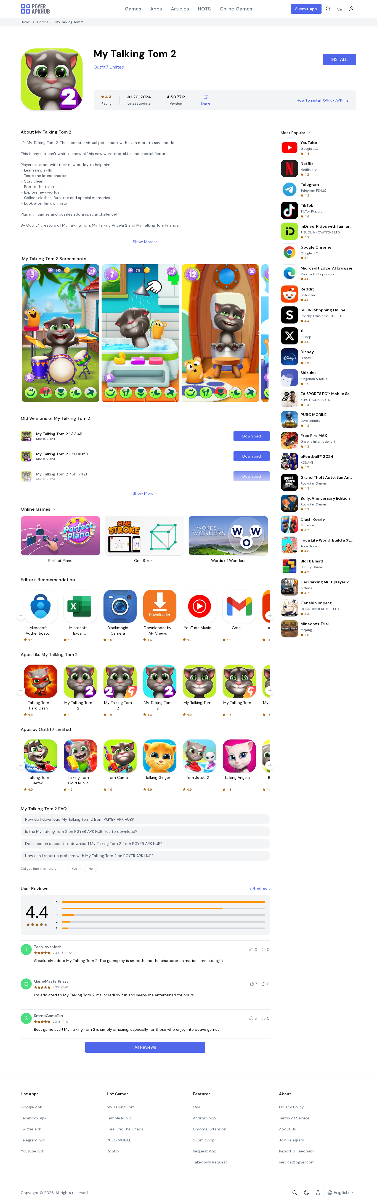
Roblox (113, 1151)
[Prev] (31, 333)
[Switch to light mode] (340, 9)
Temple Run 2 (119, 1118)
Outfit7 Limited (109, 67)
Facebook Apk (34, 1118)
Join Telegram (291, 1140)
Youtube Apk (32, 1151)
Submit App (306, 8)
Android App (204, 1118)
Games (133, 9)
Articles (180, 9)
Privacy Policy (291, 1107)
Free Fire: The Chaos (125, 1129)
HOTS (204, 9)
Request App (204, 1151)
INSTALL (339, 59)
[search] (328, 9)
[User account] (351, 9)
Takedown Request (210, 1162)
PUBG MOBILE (119, 1140)
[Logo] (35, 8)
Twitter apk (31, 1129)
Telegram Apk (33, 1140)
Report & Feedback (296, 1151)
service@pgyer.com (297, 1162)
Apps (156, 9)
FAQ (196, 1107)
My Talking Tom (121, 1107)
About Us (287, 1129)
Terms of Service (294, 1118)
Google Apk (31, 1107)
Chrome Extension (209, 1129)
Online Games (236, 9)
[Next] (259, 333)
